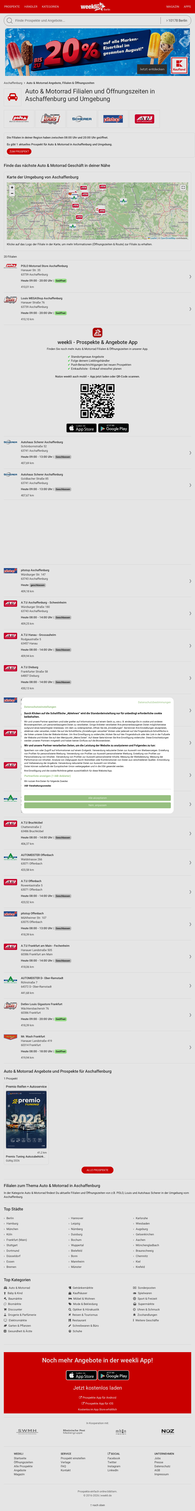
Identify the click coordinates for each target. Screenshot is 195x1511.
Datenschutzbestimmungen (154, 702)
